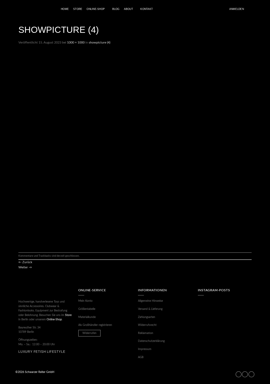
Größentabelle (86, 309)
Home (65, 9)
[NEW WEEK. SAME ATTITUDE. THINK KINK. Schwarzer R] (211, 325)
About (128, 9)
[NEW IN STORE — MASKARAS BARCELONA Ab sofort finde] (239, 325)
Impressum (144, 349)
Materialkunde (87, 317)
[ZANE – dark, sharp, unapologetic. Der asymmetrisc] (239, 308)
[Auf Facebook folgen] (239, 374)
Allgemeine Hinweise (150, 301)
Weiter (25, 267)
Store (77, 9)
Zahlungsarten (146, 317)
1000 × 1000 (76, 42)
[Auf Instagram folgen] (245, 374)
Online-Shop (96, 9)
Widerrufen (89, 333)
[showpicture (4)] (117, 148)
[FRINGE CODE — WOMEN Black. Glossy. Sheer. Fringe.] (239, 341)
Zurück (25, 262)
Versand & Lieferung (150, 309)
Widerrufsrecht (147, 325)
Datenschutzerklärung (151, 341)
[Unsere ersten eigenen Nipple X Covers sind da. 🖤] (211, 308)
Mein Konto (85, 301)
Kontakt (146, 9)
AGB (140, 357)
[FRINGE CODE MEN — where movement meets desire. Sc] (211, 341)
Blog (116, 9)
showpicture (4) (99, 42)
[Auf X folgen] (251, 374)
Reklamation (145, 333)
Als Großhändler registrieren (95, 325)
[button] (236, 9)
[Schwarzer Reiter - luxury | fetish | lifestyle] (35, 9)
